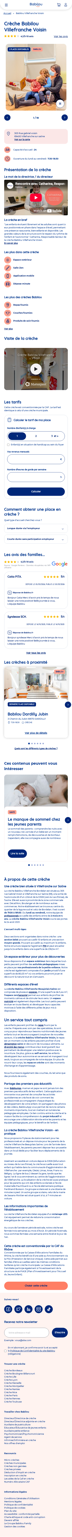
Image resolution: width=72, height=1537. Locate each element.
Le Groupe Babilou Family (17, 1523)
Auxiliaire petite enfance (16, 1431)
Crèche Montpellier (14, 1386)
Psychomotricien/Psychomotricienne (24, 1434)
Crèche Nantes (12, 1389)
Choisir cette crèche (36, 1285)
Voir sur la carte (22, 139)
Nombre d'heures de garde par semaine (33, 469)
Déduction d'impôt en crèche (19, 1472)
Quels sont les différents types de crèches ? (36, 748)
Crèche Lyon (10, 1380)
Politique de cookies (14, 1507)
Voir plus (8, 328)
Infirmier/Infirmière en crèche (20, 1440)
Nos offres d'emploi (14, 1443)
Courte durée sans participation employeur (30, 539)
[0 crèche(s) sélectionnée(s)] (59, 5)
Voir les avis (61, 36)
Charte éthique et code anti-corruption (24, 1517)
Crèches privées (12, 1469)
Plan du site (10, 1511)
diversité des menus (14, 1047)
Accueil (7, 13)
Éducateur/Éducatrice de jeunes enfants (25, 1427)
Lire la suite (17, 853)
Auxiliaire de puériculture (17, 1424)
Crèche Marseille (12, 1383)
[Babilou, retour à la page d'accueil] (36, 5)
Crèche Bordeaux (13, 1370)
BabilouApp (15, 1088)
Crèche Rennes (12, 1398)
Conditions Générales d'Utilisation (21, 1498)
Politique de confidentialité (18, 1504)
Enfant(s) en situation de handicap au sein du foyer (37, 444)
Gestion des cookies (14, 1526)
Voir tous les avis (36, 652)
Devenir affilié (11, 1520)
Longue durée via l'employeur (23, 528)
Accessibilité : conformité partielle (21, 1514)
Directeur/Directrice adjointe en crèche (24, 1421)
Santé (12, 812)
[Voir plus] (60, 104)
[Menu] (6, 5)
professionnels (11, 915)
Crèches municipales (15, 1463)
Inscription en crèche (15, 1475)
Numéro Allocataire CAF (17, 1481)
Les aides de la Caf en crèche (19, 1478)
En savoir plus (11, 243)
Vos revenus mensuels (24, 451)
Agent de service (13, 1437)
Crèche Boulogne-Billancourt (19, 1373)
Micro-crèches (11, 1460)
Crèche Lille (10, 1376)
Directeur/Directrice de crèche (20, 1418)
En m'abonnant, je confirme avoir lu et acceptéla (32, 1350)
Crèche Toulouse (13, 1401)
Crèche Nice (10, 1392)
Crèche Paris (10, 1395)
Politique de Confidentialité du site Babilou (32, 1350)
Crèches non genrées (15, 1466)
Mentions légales (13, 1501)
